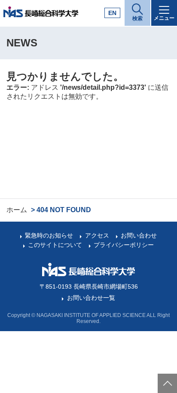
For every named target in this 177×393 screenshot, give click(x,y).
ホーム (16, 209)
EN (112, 12)
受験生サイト (60, 382)
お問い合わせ (139, 235)
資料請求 (138, 382)
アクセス (97, 235)
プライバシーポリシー (124, 244)
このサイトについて (55, 244)
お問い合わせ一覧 (91, 297)
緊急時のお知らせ (49, 235)
